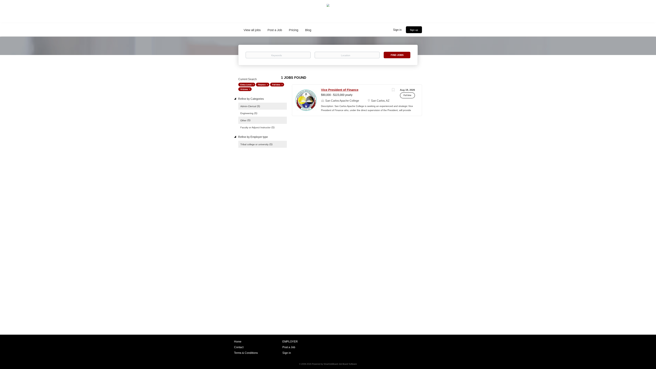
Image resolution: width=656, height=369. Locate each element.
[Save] (393, 90)
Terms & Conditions (246, 352)
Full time (276, 85)
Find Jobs (397, 55)
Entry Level (245, 85)
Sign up (414, 30)
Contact (238, 347)
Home (237, 341)
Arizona (244, 89)
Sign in (397, 29)
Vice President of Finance (339, 90)
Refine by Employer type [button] (252, 136)
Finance (262, 85)
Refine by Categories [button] (250, 98)
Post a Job (288, 347)
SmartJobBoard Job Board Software (340, 364)
